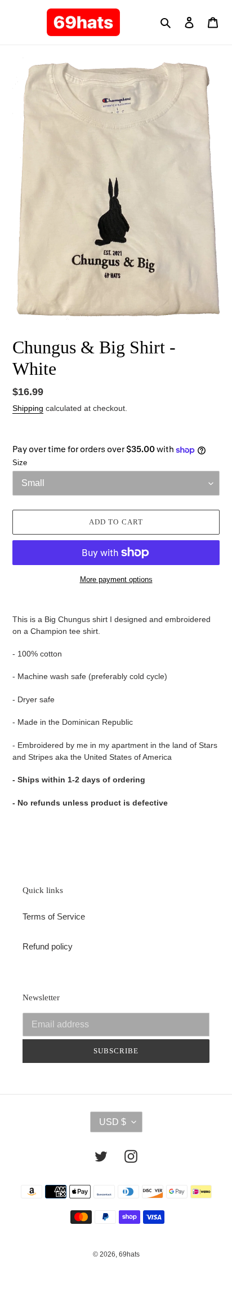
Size (19, 462)
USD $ (112, 1122)
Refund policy (48, 946)
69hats (129, 1254)
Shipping (27, 408)
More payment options (116, 579)
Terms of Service (54, 916)
